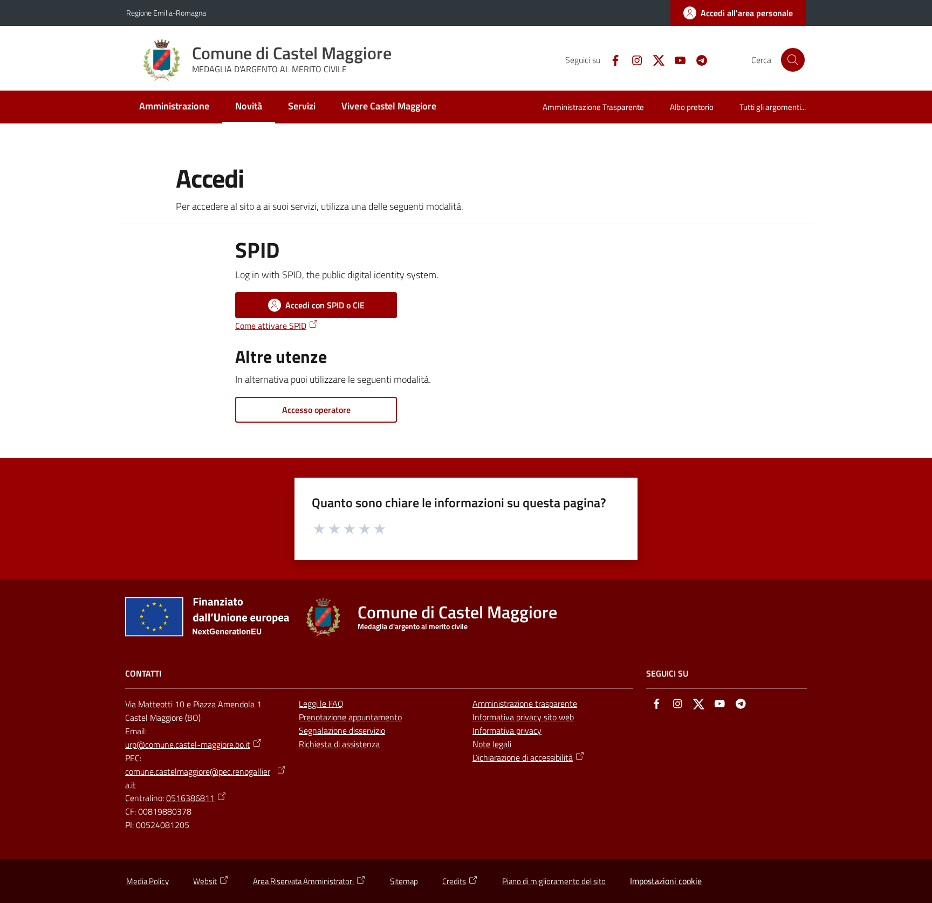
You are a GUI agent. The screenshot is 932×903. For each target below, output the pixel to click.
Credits (454, 881)
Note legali (491, 743)
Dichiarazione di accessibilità (522, 757)
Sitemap (404, 881)
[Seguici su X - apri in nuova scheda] (654, 59)
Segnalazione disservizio (342, 730)
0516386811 (190, 797)
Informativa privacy (507, 730)
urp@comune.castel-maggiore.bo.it (187, 744)
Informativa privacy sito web (523, 717)
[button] (793, 60)
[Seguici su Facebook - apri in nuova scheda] (611, 59)
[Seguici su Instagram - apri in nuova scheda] (632, 59)
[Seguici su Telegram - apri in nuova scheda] (697, 59)
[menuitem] (174, 107)
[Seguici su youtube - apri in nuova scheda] (676, 59)
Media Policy (147, 881)
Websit (205, 881)
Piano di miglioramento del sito (554, 881)
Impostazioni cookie (666, 880)
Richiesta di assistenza (339, 743)
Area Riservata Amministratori (303, 881)
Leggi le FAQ (321, 703)
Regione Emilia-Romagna (166, 12)
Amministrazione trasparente (524, 703)
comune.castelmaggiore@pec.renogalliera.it (197, 778)
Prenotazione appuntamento (350, 717)
